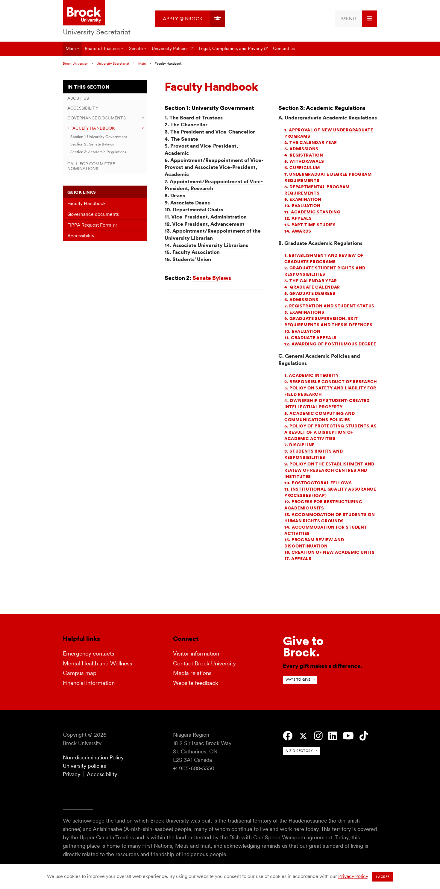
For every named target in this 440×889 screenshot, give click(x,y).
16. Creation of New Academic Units (329, 552)
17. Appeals (298, 558)
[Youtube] (348, 736)
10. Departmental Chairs (194, 210)
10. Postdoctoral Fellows (318, 482)
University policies (84, 766)
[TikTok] (363, 736)
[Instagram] (318, 736)
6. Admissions (301, 299)
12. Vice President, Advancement (205, 224)
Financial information (89, 682)
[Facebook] (288, 736)
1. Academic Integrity (311, 375)
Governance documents (96, 118)
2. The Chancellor (186, 125)
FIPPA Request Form (89, 225)
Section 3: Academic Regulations (98, 152)
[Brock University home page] (84, 13)
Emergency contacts (88, 653)
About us (78, 98)
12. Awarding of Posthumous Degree (330, 344)
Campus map (79, 673)
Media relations (192, 673)
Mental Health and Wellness (97, 663)
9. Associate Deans (187, 203)
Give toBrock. (303, 646)
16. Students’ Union (188, 259)
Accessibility (82, 108)
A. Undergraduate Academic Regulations (327, 118)
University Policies (170, 48)
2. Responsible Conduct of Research (330, 381)
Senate (136, 48)
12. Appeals (298, 218)
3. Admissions (301, 148)
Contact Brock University (204, 663)
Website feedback (195, 682)
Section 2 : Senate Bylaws (92, 144)
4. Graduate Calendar (312, 287)
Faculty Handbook (92, 128)
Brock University (75, 63)
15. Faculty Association (192, 252)
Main (71, 48)
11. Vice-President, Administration (206, 217)
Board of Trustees (102, 48)
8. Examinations (304, 312)
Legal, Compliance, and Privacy (231, 48)
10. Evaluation (302, 205)
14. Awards (297, 231)
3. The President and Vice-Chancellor (210, 132)
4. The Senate (181, 139)
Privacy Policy (353, 876)
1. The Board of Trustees (194, 118)
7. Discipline (299, 444)
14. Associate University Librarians (206, 245)
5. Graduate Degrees (309, 293)
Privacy (71, 774)
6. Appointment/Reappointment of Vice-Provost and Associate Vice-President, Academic (214, 167)
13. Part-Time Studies (310, 224)
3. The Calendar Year (310, 280)
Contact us (284, 48)
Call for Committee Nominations (91, 166)
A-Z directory (299, 751)
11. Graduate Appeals (310, 337)
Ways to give (298, 679)
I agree (382, 877)
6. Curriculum (302, 167)
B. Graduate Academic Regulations (320, 243)
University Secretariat (97, 32)
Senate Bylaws (211, 277)
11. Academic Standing (312, 212)
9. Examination (302, 199)
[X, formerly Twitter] (303, 736)
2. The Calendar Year (310, 142)
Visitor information (196, 653)
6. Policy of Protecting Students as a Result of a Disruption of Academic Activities (330, 432)
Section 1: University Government (98, 136)
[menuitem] (190, 18)
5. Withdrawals (304, 161)
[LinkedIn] (332, 736)
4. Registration (303, 155)
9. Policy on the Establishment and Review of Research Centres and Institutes (329, 470)
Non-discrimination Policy (93, 757)
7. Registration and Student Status (329, 306)
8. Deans (175, 195)
